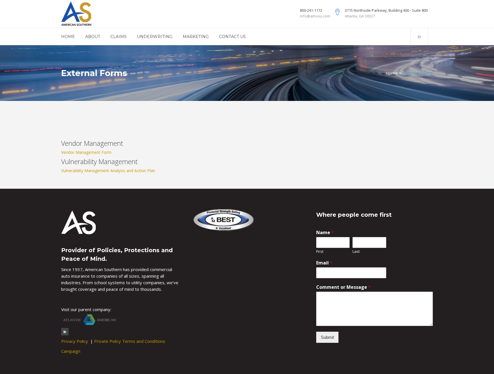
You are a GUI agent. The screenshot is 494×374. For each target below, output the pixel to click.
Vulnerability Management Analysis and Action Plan (108, 170)
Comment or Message (343, 287)
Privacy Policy (75, 341)
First (319, 251)
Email (324, 263)
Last (356, 251)
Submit (327, 337)
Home (392, 73)
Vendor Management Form (86, 152)
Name (325, 232)
